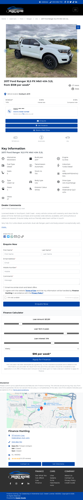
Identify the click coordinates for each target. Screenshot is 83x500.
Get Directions (58, 464)
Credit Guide (70, 483)
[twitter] (8, 236)
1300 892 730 (57, 2)
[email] (15, 236)
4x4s (52, 485)
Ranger (29, 19)
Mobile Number (10, 267)
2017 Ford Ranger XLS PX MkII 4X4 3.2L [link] (54, 19)
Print (77, 89)
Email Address (9, 259)
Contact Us (24, 464)
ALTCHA (76, 297)
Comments (8, 276)
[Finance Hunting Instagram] (68, 2)
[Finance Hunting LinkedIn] (76, 2)
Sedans (53, 478)
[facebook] (4, 236)
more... (4, 227)
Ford (21, 19)
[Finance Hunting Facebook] (65, 2)
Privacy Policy (70, 480)
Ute (36, 19)
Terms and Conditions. (21, 390)
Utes (52, 475)
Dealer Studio (21, 498)
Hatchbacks (55, 483)
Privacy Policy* (37, 293)
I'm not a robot (14, 297)
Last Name (46, 250)
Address (45, 2)
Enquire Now (41, 304)
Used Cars (12, 19)
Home (4, 19)
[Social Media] (73, 2)
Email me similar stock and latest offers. (21, 287)
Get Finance (43, 125)
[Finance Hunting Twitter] (71, 2)
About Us (68, 475)
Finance (38, 483)
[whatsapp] (11, 236)
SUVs (52, 480)
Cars (37, 480)
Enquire (43, 121)
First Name (8, 250)
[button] (75, 10)
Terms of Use (30, 291)
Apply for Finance (42, 360)
